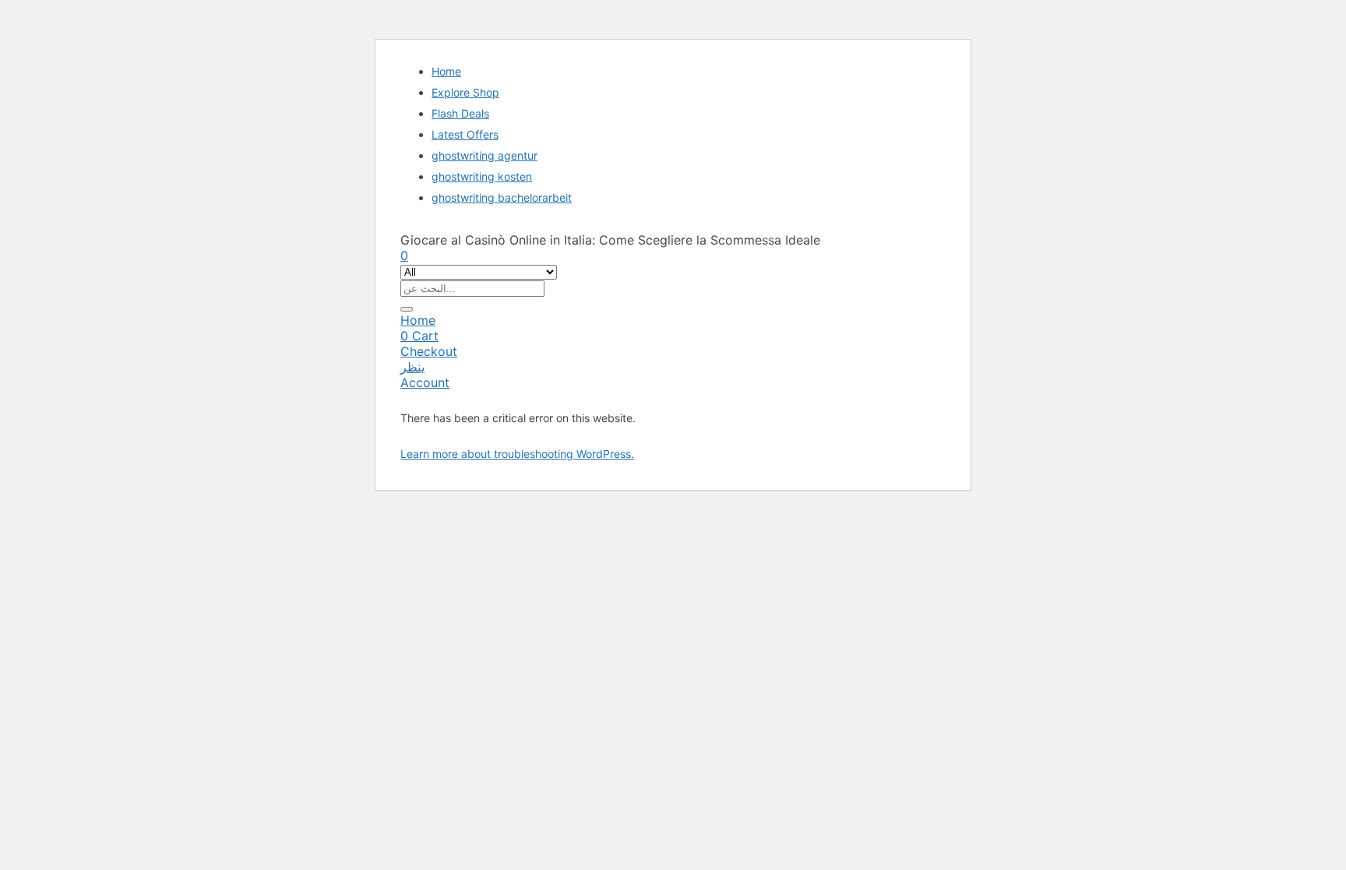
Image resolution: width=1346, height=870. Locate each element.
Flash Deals (460, 113)
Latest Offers (465, 134)
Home (446, 71)
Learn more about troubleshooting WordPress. (517, 453)
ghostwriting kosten (482, 176)
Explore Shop (465, 92)
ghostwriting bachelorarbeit (502, 197)
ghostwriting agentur (484, 155)
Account (424, 382)
